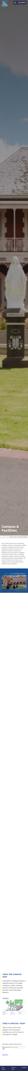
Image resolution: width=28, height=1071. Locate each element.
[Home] (5, 3)
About (14, 537)
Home (10, 537)
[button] (14, 582)
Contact (24, 1067)
